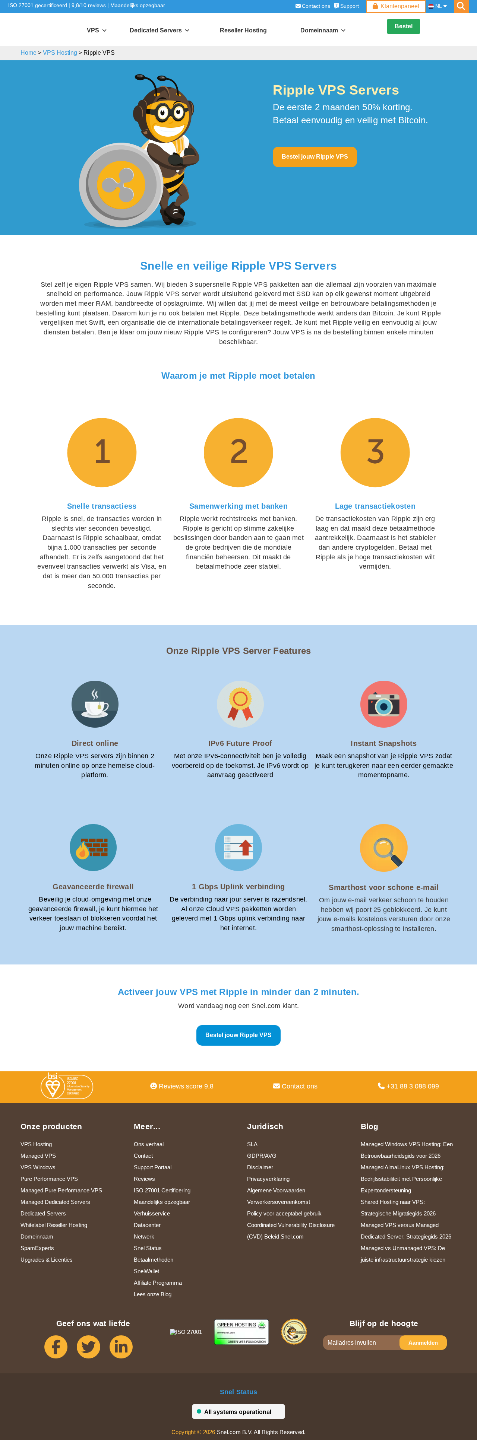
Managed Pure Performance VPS (61, 1190)
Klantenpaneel (399, 6)
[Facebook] (60, 1350)
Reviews (144, 1179)
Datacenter (147, 1225)
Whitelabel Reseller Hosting (53, 1225)
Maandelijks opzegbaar (137, 5)
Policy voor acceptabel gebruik (284, 1213)
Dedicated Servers (156, 30)
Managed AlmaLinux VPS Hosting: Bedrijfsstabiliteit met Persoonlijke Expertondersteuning (403, 1178)
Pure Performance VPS (49, 1179)
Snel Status (148, 1248)
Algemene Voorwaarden (276, 1190)
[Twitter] (93, 1350)
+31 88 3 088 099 (412, 1086)
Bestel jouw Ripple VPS (315, 156)
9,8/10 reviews (89, 5)
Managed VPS (38, 1156)
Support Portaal (152, 1167)
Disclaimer (260, 1167)
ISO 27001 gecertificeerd (37, 5)
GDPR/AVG (262, 1156)
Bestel (404, 26)
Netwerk (144, 1236)
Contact (143, 1156)
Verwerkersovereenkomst (278, 1202)
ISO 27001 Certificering (162, 1190)
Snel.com (40, 29)
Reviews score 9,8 (185, 1086)
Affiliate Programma (158, 1283)
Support (349, 6)
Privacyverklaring (268, 1179)
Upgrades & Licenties (46, 1259)
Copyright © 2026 (193, 1432)
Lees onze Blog (152, 1294)
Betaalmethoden (153, 1259)
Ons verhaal (149, 1144)
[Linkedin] (126, 1350)
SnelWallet (146, 1271)
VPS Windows (38, 1167)
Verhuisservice (152, 1213)
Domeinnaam (36, 1236)
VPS (93, 30)
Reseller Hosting (243, 30)
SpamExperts (37, 1248)
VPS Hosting (36, 1144)
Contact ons (316, 6)
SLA (252, 1144)
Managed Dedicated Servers (55, 1202)
